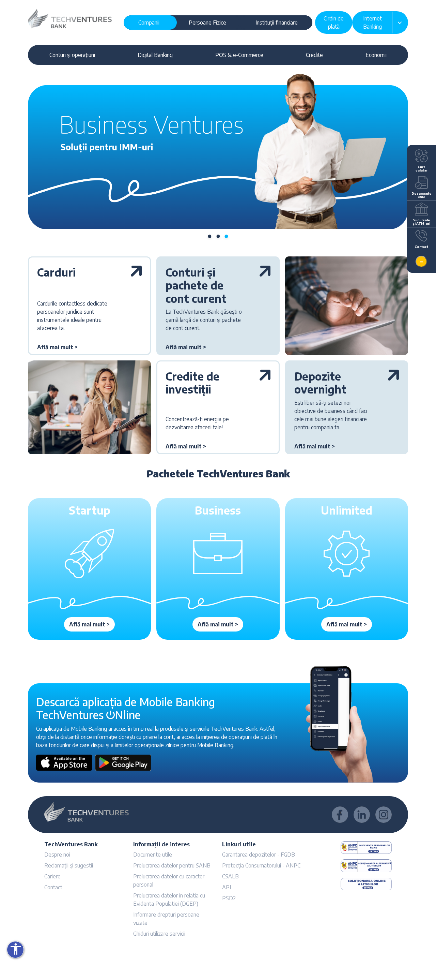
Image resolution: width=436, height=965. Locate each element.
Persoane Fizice (207, 22)
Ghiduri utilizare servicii (159, 933)
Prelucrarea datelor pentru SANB (172, 865)
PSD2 (229, 898)
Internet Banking (372, 22)
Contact (53, 887)
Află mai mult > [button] (89, 624)
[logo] (70, 17)
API (226, 887)
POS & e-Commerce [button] (239, 54)
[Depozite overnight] (393, 384)
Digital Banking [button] (155, 54)
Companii (148, 22)
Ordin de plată (334, 22)
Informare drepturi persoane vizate (166, 918)
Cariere (52, 876)
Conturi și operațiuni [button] (72, 54)
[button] (57, 347)
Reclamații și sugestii (68, 865)
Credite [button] (314, 54)
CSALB (230, 876)
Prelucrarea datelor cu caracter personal (168, 880)
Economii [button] (376, 54)
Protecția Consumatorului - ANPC (261, 865)
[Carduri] (136, 273)
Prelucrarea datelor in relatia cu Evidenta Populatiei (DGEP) (169, 899)
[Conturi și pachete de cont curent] (265, 287)
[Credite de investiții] (265, 384)
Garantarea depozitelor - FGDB (258, 854)
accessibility (15, 949)
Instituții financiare (276, 22)
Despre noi (57, 854)
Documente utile (152, 854)
